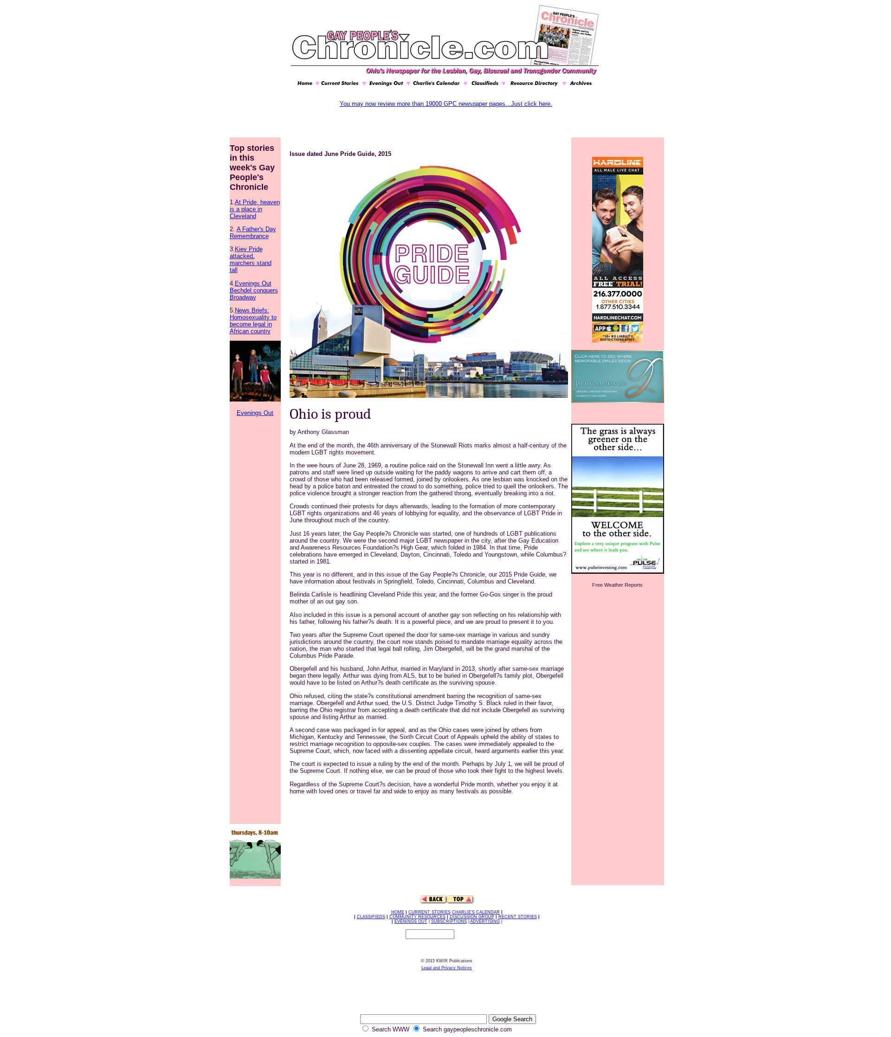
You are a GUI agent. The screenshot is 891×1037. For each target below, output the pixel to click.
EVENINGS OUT (410, 921)
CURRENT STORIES (429, 912)
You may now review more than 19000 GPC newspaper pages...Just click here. (446, 103)
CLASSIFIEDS (371, 916)
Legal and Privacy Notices (446, 968)
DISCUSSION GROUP (472, 916)
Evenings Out (253, 283)
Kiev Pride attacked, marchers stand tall (250, 259)
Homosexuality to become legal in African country (253, 324)
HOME (397, 912)
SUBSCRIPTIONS (449, 921)
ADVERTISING (485, 921)
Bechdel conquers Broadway (254, 294)
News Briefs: (252, 310)
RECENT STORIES (517, 916)
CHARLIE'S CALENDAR (476, 912)
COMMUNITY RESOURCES (417, 916)
